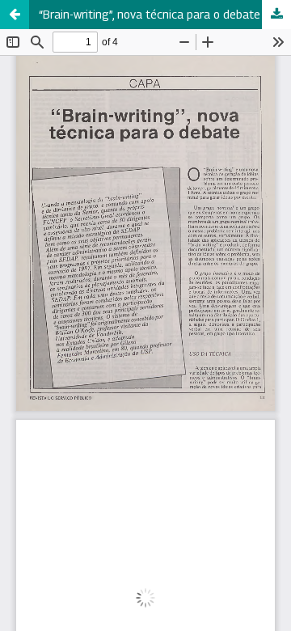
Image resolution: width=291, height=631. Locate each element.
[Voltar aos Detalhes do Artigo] (14, 14)
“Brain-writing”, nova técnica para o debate (149, 14)
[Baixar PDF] (276, 14)
